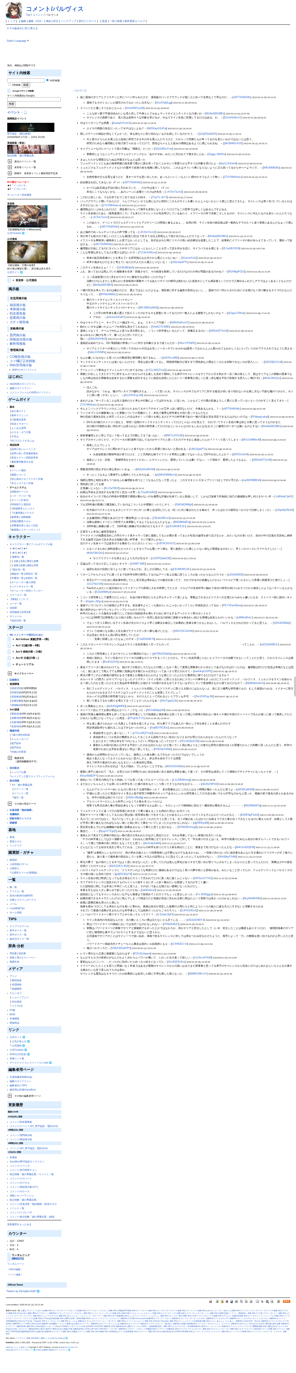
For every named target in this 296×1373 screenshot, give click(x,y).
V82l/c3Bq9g (134, 797)
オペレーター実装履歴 (19, 194)
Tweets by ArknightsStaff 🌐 (23, 1291)
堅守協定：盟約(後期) (19, 133)
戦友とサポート (19, 423)
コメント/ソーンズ (20, 1165)
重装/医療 (16, 713)
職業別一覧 (18, 557)
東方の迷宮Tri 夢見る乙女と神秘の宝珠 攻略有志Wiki (62, 1329)
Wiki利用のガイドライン (23, 384)
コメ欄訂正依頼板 (22, 361)
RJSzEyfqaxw (142, 953)
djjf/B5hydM (201, 822)
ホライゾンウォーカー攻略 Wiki (225, 1329)
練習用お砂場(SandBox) (23, 1089)
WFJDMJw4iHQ (148, 307)
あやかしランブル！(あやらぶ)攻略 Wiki (223, 1311)
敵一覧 (13, 887)
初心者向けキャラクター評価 (27, 479)
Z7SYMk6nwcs (233, 176)
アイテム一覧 (17, 891)
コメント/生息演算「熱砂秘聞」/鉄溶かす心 (33, 1204)
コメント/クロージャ (21, 1178)
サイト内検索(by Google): (21, 95)
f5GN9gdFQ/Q (236, 271)
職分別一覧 (19, 569)
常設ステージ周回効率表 (24, 457)
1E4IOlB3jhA (125, 267)
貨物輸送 (16, 705)
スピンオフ (16, 993)
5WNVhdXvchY (180, 322)
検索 (119, 21)
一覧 (112, 21)
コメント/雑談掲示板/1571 (24, 1187)
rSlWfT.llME (138, 563)
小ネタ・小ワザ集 (21, 432)
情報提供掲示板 (21, 339)
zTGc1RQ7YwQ (156, 369)
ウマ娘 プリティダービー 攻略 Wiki (271, 1313)
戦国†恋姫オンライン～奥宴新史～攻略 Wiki (237, 1313)
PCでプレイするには (22, 440)
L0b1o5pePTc (180, 262)
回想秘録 (14, 612)
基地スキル (16, 841)
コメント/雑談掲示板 (21, 1139)
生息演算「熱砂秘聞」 (22, 810)
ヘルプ (141, 21)
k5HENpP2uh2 (249, 814)
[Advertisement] (181, 55)
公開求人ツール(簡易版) (24, 872)
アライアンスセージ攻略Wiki (167, 1318)
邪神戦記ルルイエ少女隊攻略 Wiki (124, 1332)
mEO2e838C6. (269, 644)
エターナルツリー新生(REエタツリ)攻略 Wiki (258, 1329)
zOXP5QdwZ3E (161, 558)
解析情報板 (18, 343)
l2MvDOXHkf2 (97, 338)
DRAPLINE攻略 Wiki (184, 1332)
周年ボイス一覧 (18, 934)
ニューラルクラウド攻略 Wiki (54, 1316)
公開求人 (14, 868)
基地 (12, 837)
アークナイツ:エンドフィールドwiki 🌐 (31, 1062)
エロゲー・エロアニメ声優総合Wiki (141, 1329)
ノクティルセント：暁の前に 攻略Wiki (164, 1324)
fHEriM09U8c (271, 167)
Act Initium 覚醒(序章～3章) (30, 639)
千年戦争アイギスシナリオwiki (73, 1326)
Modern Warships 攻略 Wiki (165, 1321)
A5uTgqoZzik (169, 700)
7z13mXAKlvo (147, 252)
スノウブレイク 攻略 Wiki (57, 1321)
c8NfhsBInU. (244, 617)
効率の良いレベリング (23, 449)
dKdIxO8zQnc (272, 378)
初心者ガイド (18, 411)
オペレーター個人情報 (23, 582)
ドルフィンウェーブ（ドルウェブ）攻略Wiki (109, 1318)
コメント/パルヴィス (55, 8)
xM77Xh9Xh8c (241, 97)
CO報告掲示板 (20, 356)
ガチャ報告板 (19, 322)
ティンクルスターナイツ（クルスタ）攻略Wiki (257, 1318)
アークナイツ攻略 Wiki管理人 (28, 1338)
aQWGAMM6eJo (166, 474)
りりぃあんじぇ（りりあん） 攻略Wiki (227, 1321)
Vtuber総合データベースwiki (47, 1326)
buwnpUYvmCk (122, 122)
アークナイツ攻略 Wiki (146, 1311)
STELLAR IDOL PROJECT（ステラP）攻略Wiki (106, 1329)
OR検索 (16, 85)
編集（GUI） (35, 21)
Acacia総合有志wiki (165, 1332)
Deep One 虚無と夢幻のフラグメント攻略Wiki (37, 1313)
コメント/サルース (20, 1191)
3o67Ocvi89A (170, 357)
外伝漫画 (17, 1001)
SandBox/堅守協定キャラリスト (27, 1161)
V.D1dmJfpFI (165, 914)
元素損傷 (18, 512)
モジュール (16, 616)
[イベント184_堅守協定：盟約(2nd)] (30, 127)
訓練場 (13, 822)
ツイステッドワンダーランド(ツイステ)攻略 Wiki (262, 1311)
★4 (25, 548)
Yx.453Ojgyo (204, 894)
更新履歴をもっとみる (19, 1224)
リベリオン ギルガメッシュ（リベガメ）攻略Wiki (218, 1324)
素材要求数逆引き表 (22, 461)
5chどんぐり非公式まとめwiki (252, 1324)
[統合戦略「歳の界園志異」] (30, 149)
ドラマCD (17, 1006)
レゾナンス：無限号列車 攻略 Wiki (20, 1326)
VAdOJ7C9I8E (160, 326)
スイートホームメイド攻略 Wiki (140, 1321)
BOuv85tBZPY (88, 775)
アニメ (13, 976)
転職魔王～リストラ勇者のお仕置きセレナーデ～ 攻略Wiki (74, 1324)
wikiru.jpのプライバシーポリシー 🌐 (20, 1350)
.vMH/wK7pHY (283, 496)
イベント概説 (18, 470)
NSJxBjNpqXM (156, 710)
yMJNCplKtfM (245, 789)
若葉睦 (13, 1157)
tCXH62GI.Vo (179, 943)
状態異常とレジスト (24, 508)
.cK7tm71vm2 (174, 191)
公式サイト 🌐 (15, 272)
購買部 (13, 860)
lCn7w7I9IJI (112, 488)
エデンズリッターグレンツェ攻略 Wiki (202, 1313)
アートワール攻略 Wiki (196, 1311)
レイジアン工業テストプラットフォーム (33, 776)
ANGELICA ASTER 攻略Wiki (99, 1326)
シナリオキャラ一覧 (22, 586)
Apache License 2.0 (69, 1347)
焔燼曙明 (17, 988)
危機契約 (14, 814)
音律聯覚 (14, 1018)
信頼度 (13, 607)
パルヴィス (80, 90)
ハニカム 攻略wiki (77, 1321)
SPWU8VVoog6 (187, 827)
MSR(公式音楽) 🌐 (20, 1054)
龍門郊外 (16, 743)
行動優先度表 (18, 419)
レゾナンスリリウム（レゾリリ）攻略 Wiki (211, 1332)
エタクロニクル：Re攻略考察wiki (186, 1326)
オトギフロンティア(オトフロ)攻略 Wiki (70, 1311)
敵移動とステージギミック (25, 529)
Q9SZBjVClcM (273, 361)
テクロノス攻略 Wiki (61, 1332)
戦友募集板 (18, 313)
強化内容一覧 (18, 620)
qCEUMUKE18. (176, 526)
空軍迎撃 (16, 700)
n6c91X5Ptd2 (210, 783)
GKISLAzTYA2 (203, 878)
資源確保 (16, 696)
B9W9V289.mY (198, 973)
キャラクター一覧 (19, 544)
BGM (12, 1014)
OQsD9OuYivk (163, 148)
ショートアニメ (20, 997)
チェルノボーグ (19, 739)
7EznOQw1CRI (190, 741)
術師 (16, 565)
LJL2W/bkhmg (181, 779)
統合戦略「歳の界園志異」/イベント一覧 (32, 1174)
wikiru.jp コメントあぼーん (17, 1347)
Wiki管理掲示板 (21, 365)
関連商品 (14, 1022)
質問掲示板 (18, 335)
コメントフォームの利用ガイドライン (30, 392)
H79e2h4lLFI (171, 924)
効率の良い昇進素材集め (24, 453)
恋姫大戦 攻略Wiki (44, 1332)
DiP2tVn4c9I (240, 454)
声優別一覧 (17, 578)
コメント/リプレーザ (21, 1212)
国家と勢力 (16, 957)
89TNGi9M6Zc (108, 294)
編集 (23, 21)
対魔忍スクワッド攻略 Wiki (83, 1332)
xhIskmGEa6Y (116, 317)
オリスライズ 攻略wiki (138, 1324)
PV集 (12, 1010)
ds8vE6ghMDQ (116, 706)
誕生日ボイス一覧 (19, 938)
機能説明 (17, 1258)
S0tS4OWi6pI (184, 504)
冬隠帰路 (17, 984)
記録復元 (14, 679)
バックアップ (68, 21)
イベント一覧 (21, 793)
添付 (81, 21)
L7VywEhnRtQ (147, 492)
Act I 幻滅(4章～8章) (26, 645)
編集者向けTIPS (18, 1085)
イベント (13, 112)
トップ (11, 21)
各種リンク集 (17, 1058)
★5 (20, 548)
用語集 (13, 953)
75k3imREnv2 (161, 517)
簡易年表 (14, 961)
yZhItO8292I (235, 574)
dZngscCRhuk (236, 313)
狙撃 (36, 561)
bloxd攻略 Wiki (102, 1332)
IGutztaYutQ (189, 257)
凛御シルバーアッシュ (22, 1195)
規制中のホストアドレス (24, 369)
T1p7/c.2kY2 (159, 197)
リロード (91, 21)
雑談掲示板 (18, 305)
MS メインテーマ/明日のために (26, 634)
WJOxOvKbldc (175, 766)
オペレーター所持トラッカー (27, 590)
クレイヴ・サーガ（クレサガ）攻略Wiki (197, 1318)
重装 (29, 561)
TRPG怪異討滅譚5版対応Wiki (23, 1332)
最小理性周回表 (21, 735)
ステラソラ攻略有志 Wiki (168, 1329)
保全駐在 (14, 768)
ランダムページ (15, 1263)
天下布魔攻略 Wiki (120, 1316)
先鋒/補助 (16, 722)
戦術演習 (16, 688)
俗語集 (22, 953)
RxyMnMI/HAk (252, 898)
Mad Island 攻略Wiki (40, 1324)
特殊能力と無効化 (21, 504)
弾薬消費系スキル (21, 521)
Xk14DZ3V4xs (176, 961)
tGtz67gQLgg (164, 102)
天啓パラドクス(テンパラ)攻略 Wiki (207, 1316)
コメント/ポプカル (20, 1182)
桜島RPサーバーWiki (21, 1324)
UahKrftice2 (148, 890)
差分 (55, 21)
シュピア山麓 (18, 772)
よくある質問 (18, 428)
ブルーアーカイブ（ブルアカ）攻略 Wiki (74, 1313)
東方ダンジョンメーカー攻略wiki (215, 1326)
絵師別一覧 (31, 578)
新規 (104, 21)
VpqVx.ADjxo (94, 601)
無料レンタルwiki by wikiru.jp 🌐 (54, 1338)
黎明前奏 (17, 980)
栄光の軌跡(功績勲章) (21, 895)
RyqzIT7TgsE (108, 831)
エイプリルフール (19, 926)
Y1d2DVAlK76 (146, 638)
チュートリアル (23, 664)
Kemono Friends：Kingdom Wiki (32, 1321)
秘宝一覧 (19, 797)
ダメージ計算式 (19, 500)
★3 (14, 552)
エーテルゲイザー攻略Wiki (226, 1318)
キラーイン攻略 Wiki (147, 1332)
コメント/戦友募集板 (21, 1122)
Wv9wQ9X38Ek (215, 113)
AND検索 (54, 80)
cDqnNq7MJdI (284, 509)
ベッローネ (19, 185)
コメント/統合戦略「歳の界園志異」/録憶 (32, 1216)
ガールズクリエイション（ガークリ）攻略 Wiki (105, 1321)
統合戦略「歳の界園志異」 (21, 155)
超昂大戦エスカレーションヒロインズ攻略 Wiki (141, 1313)
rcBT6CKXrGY (166, 543)
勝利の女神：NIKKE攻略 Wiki (77, 1318)
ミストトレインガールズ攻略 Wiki (107, 1313)
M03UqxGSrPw (157, 128)
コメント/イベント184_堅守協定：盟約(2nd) (34, 1126)
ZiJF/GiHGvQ (189, 910)
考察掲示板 (18, 309)
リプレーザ (19, 189)
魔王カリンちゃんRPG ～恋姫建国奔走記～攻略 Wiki (149, 1326)
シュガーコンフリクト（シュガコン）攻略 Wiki (148, 1316)
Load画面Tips (17, 908)
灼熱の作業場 (18, 751)
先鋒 (16, 561)
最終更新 (129, 21)
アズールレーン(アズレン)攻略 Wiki (102, 1311)
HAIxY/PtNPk (187, 343)
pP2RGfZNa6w (162, 653)
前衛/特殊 (16, 726)
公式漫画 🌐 (18, 1045)
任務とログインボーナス (23, 899)
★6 (14, 548)
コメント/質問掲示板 (21, 1135)
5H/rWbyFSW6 (227, 856)
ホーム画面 (16, 912)
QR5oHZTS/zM (219, 330)
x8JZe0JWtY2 (195, 919)
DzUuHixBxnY (232, 117)
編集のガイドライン (20, 388)
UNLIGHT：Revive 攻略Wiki (256, 1321)
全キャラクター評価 (22, 483)
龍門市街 (16, 747)
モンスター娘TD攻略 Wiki (180, 1316)
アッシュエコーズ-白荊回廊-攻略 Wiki (194, 1321)
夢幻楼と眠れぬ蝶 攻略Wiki (277, 1324)
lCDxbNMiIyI (103, 591)
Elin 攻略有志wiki (119, 1326)
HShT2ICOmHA (183, 630)
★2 (20, 552)
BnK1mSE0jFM (245, 847)
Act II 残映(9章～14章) (27, 651)
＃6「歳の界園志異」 (23, 784)
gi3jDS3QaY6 (123, 873)
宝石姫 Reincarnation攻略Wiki (141, 1318)
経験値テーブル (19, 491)
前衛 (22, 561)
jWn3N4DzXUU (233, 143)
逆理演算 (26, 612)
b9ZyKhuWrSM (145, 469)
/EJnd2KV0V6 (231, 248)
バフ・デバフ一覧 (21, 496)
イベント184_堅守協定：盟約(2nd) (29, 1148)
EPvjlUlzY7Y (136, 718)
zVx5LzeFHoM (202, 957)
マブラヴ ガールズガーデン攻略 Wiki (195, 1329)
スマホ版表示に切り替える (22, 28)
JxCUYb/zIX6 (94, 583)
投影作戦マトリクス (20, 818)
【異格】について (19, 599)
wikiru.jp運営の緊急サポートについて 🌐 (53, 1350)
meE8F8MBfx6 (251, 480)
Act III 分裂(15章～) (25, 657)
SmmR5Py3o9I (135, 108)
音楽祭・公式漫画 (24, 280)
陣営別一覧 (31, 573)
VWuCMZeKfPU (121, 948)
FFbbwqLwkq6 (260, 416)
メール (13, 904)
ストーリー (30, 957)
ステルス (29, 512)
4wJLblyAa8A (152, 843)
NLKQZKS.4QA (119, 865)
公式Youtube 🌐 (16, 233)
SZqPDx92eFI (207, 133)
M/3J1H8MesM (251, 439)
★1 (25, 552)
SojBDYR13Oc (159, 727)
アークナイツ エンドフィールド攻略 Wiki (266, 1316)
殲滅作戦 (14, 730)
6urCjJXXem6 (228, 163)
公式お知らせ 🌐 (21, 1041)
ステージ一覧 (21, 789)
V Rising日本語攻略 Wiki (53, 1318)
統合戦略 (14, 780)
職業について (18, 474)
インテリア (16, 845)
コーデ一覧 (16, 603)
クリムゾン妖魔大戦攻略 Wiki (235, 1316)
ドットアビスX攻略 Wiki (241, 1332)
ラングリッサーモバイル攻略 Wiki (171, 1311)
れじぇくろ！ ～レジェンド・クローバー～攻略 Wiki (89, 1316)
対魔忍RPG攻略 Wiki (127, 1311)
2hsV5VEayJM (133, 395)
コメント (38, 14)
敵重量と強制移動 (21, 517)
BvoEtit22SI (111, 661)
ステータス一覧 (18, 595)
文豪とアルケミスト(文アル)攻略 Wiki (36, 1311)
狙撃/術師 (16, 718)
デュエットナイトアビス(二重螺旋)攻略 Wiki (248, 1326)
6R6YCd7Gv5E (174, 435)
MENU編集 (14, 1269)
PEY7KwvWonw (232, 605)
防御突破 (16, 692)
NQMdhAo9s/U (255, 683)
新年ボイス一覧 (18, 930)
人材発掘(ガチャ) (19, 864)
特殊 (36, 565)
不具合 (15, 436)
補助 (29, 565)
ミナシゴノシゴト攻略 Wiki (173, 1313)
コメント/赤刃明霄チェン (23, 1170)
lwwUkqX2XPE (203, 671)
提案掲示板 (18, 317)
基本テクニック (19, 415)
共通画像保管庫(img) (21, 1077)
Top (28, 14)
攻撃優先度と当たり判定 (24, 525)
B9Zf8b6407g (182, 522)
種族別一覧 (17, 573)
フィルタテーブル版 (42, 544)
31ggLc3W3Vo (216, 154)
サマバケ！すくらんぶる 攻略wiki (113, 1324)
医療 (22, 565)
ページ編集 (15, 1274)
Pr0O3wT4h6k (163, 749)
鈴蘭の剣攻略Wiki (189, 1324)
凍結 (48, 21)
